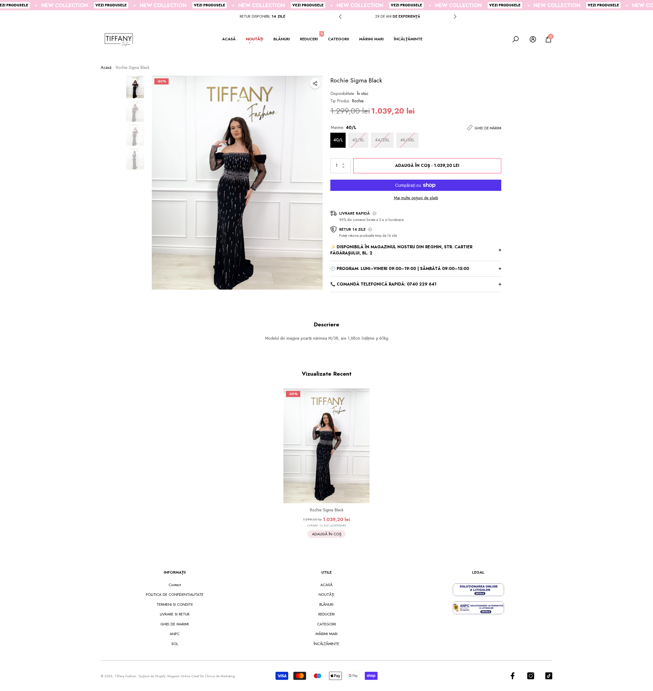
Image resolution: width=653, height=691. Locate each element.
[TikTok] (549, 676)
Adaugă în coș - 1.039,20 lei (426, 165)
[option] (397, 16)
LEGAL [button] (478, 572)
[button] (231, 39)
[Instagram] (531, 676)
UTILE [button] (326, 572)
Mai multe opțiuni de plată (416, 198)
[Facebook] (513, 676)
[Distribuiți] (315, 83)
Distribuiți (315, 83)
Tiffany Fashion (125, 676)
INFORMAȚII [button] (175, 572)
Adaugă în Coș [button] (326, 534)
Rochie (358, 101)
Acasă (106, 67)
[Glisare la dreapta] (455, 16)
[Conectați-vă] (533, 39)
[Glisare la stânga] (340, 16)
